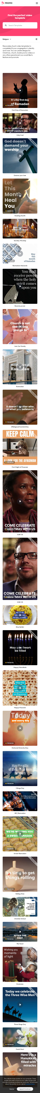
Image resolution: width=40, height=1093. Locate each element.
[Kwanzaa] (20, 964)
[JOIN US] (20, 501)
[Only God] (20, 123)
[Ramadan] (20, 366)
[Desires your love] (20, 155)
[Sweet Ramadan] (20, 833)
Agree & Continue (25, 1089)
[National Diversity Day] (20, 728)
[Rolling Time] (20, 874)
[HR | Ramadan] (20, 801)
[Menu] (37, 3)
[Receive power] (20, 286)
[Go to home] (8, 3)
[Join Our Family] (20, 326)
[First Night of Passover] (20, 447)
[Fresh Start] (20, 1037)
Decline (12, 1089)
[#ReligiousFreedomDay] (20, 407)
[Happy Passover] (20, 687)
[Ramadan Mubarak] (20, 254)
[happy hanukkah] (20, 1069)
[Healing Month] (20, 196)
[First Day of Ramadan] (20, 90)
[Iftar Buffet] (20, 615)
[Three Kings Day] (20, 1004)
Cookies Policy (30, 1084)
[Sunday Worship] (20, 229)
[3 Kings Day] (20, 768)
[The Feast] (20, 932)
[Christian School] (20, 907)
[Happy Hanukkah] (20, 647)
